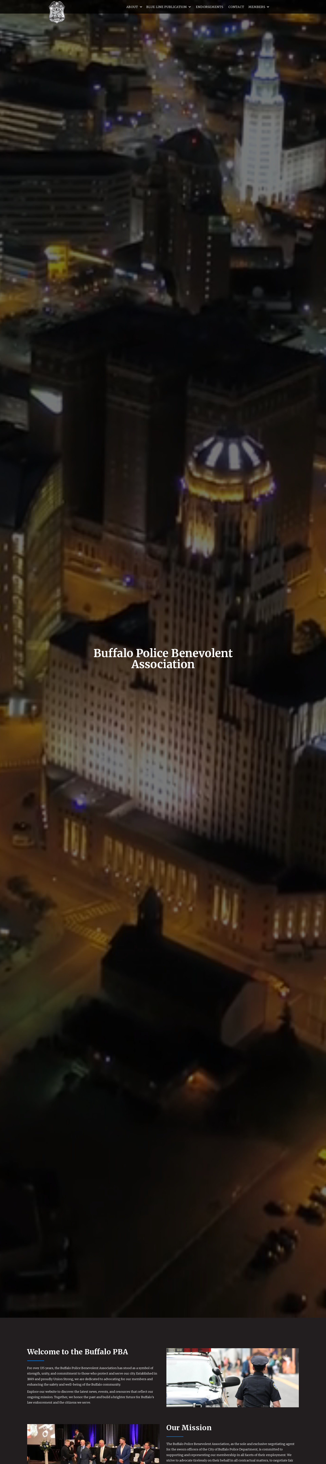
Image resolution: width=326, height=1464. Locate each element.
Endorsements (209, 7)
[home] (57, 12)
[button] (134, 7)
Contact (236, 7)
